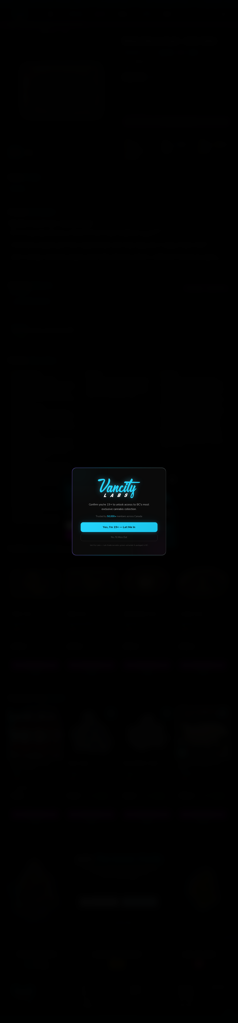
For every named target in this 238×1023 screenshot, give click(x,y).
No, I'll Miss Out (119, 537)
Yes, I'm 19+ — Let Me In (119, 527)
